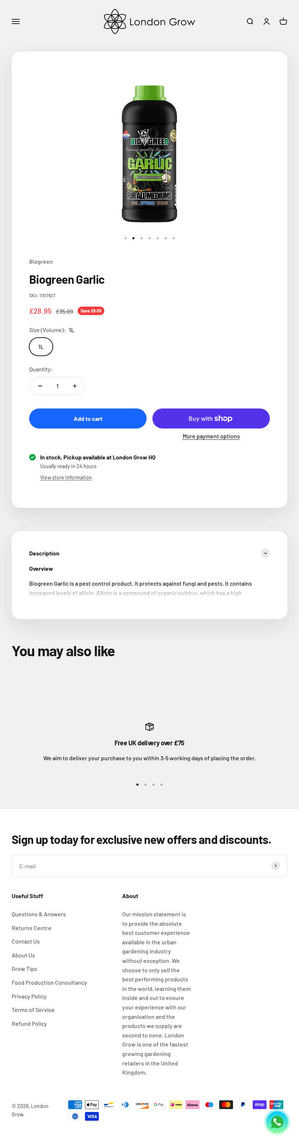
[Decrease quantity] (40, 386)
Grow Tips (24, 968)
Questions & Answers (39, 913)
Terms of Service (33, 1009)
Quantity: (41, 369)
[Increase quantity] (74, 386)
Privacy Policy (29, 996)
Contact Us (26, 941)
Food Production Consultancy (49, 982)
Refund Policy (29, 1023)
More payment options (211, 436)
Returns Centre (31, 927)
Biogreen (41, 261)
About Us (23, 955)
